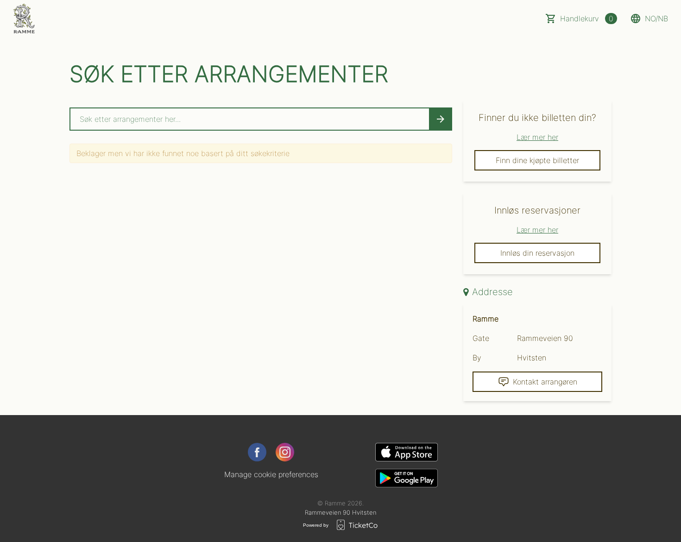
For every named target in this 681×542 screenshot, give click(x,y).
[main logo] (24, 18)
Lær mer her (537, 137)
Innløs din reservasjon (537, 253)
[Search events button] (440, 119)
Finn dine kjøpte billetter (537, 160)
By (477, 357)
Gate (481, 338)
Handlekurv (586, 18)
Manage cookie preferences (271, 474)
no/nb (656, 18)
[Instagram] (285, 452)
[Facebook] (257, 452)
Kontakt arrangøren (545, 381)
